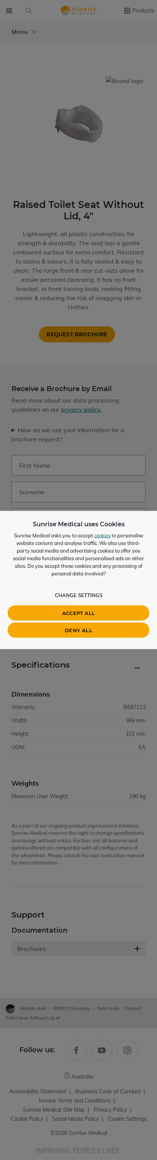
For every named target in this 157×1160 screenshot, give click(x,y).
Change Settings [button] (79, 595)
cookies (102, 535)
